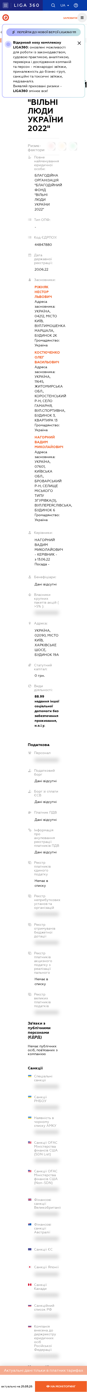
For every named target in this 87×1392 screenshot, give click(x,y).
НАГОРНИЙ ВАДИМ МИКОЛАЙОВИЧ (47, 442)
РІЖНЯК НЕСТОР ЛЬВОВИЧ (43, 292)
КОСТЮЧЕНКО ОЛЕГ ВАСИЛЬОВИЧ (47, 357)
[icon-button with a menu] (82, 17)
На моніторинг (63, 1386)
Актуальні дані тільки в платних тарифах (43, 1370)
